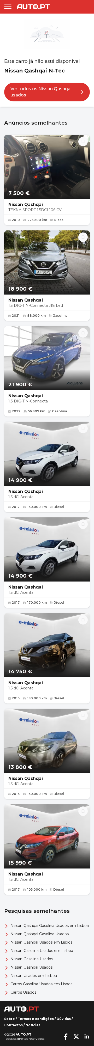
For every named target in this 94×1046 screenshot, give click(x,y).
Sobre (9, 1019)
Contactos (13, 1025)
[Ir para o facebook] (66, 1036)
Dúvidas (64, 1019)
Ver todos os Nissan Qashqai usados (41, 91)
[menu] (7, 6)
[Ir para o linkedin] (87, 1036)
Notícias (33, 1025)
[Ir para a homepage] (33, 6)
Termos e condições (36, 1019)
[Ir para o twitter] (76, 1036)
